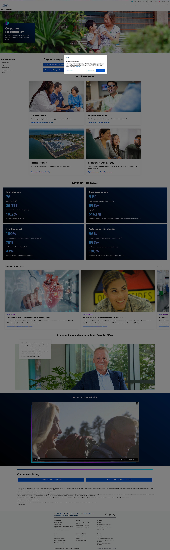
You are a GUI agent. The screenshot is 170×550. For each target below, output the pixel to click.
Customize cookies (69, 70)
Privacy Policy (78, 66)
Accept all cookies (100, 70)
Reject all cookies (91, 70)
